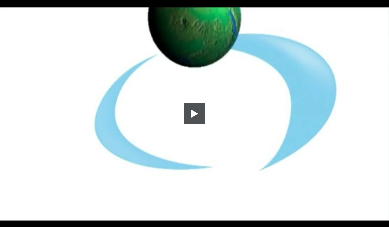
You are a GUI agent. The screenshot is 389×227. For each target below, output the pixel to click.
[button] (194, 113)
